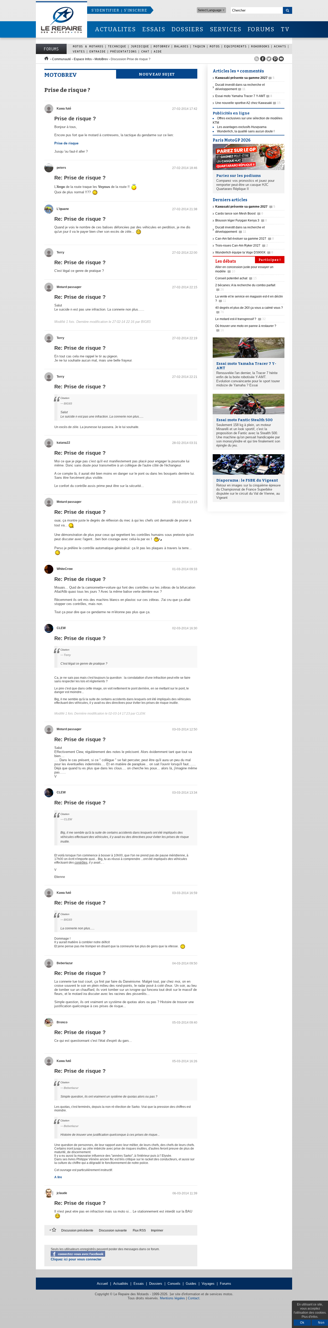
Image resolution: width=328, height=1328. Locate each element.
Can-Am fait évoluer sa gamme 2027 (244, 238)
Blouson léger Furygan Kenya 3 (241, 220)
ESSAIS (153, 29)
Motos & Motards (88, 46)
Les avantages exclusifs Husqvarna (241, 127)
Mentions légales (172, 1298)
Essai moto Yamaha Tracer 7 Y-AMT (243, 96)
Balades (181, 46)
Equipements (235, 46)
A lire (58, 1177)
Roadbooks (260, 46)
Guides (191, 1283)
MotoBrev (161, 46)
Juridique (140, 46)
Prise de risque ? (75, 118)
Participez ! (270, 260)
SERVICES (226, 29)
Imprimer (157, 1230)
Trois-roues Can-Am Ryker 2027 (241, 245)
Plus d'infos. (310, 1317)
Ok (302, 1322)
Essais (139, 1283)
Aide (158, 51)
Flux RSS (139, 1230)
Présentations (123, 51)
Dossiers (155, 1283)
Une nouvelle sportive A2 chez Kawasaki (248, 103)
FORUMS (261, 29)
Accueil (102, 1283)
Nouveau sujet (157, 74)
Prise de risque (66, 143)
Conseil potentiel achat (236, 278)
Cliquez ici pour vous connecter (76, 1259)
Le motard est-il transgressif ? (240, 319)
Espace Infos (83, 59)
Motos (215, 46)
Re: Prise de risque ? (80, 177)
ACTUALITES (115, 29)
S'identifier (105, 10)
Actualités (120, 1283)
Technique (117, 46)
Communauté (61, 59)
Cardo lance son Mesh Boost (239, 213)
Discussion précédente (77, 1230)
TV (285, 29)
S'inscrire (135, 10)
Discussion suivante (113, 1230)
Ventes (79, 51)
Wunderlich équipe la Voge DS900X (244, 252)
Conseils (174, 1283)
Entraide (97, 51)
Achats (280, 46)
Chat (145, 51)
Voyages (208, 1283)
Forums (51, 49)
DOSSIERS (187, 29)
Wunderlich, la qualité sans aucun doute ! (245, 131)
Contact (193, 1298)
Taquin (199, 46)
